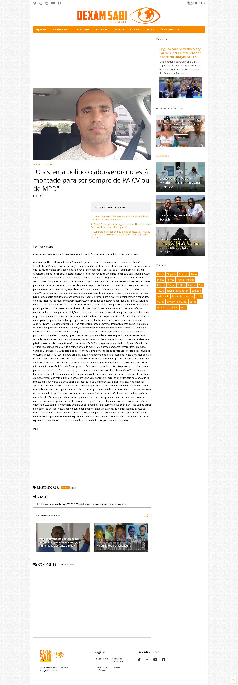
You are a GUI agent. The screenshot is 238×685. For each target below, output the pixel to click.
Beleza (160, 274)
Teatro (160, 290)
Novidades (162, 155)
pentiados (182, 301)
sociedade (162, 307)
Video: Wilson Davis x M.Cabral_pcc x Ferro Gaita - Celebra (179, 182)
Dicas (194, 274)
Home (42, 29)
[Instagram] (46, 3)
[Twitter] (34, 3)
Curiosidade (82, 29)
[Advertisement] (92, 60)
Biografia (171, 274)
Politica (181, 285)
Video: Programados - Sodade (175, 217)
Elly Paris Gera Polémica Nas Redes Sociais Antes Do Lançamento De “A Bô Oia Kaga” (180, 122)
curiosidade (163, 296)
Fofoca (150, 29)
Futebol (161, 285)
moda (199, 296)
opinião (49, 164)
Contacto (135, 29)
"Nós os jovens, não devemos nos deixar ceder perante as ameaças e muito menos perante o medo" (60, 542)
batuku (170, 290)
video (183, 307)
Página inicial (102, 658)
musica (160, 301)
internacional (187, 296)
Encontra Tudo (171, 29)
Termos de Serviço (102, 669)
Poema (171, 285)
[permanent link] (41, 196)
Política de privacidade (117, 660)
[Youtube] (53, 3)
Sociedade (101, 29)
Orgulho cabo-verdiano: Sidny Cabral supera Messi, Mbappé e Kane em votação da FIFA (180, 53)
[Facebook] (59, 3)
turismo (174, 307)
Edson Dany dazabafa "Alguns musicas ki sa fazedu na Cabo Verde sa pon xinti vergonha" (121, 226)
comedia (196, 290)
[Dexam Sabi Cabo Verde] (119, 22)
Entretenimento (60, 29)
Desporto (119, 29)
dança (174, 296)
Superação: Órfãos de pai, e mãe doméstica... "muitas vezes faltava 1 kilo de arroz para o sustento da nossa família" (120, 234)
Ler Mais (181, 137)
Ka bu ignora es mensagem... (114, 545)
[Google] (40, 3)
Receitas (191, 285)
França (180, 279)
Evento (160, 279)
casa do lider (182, 290)
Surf (201, 285)
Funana (190, 279)
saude (193, 301)
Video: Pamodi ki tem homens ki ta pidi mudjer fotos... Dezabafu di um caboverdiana (120, 218)
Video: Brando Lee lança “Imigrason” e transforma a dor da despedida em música (180, 245)
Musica (117, 667)
